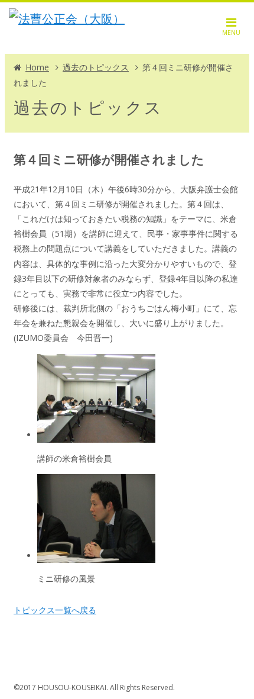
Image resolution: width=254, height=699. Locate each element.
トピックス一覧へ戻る (55, 610)
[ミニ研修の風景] (96, 555)
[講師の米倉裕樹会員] (96, 434)
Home (37, 67)
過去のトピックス (96, 67)
